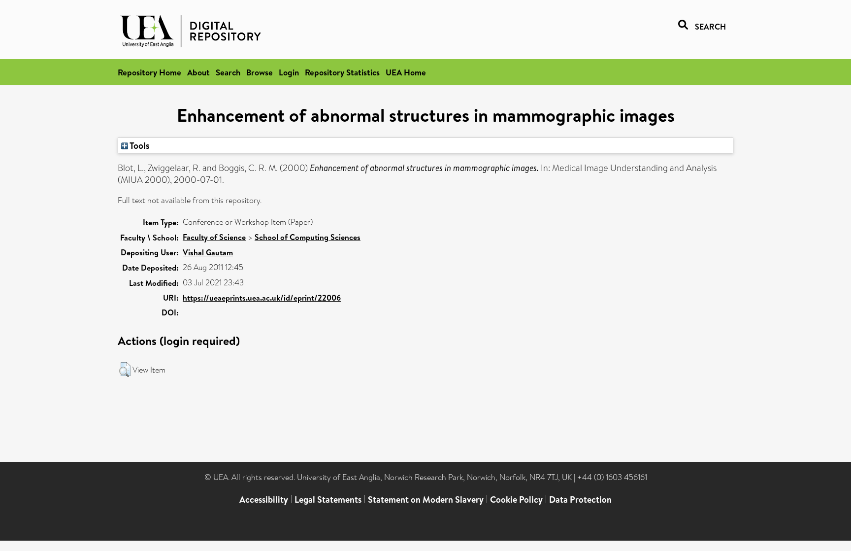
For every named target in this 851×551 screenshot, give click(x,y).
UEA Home (406, 72)
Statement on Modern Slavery (426, 499)
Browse (259, 72)
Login (289, 72)
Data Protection (580, 499)
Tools (139, 145)
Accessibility (263, 499)
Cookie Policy (516, 499)
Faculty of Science (214, 237)
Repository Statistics (342, 72)
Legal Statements (328, 499)
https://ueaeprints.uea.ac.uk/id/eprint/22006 (262, 297)
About (198, 72)
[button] (125, 369)
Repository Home (149, 72)
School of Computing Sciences (307, 237)
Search (228, 72)
